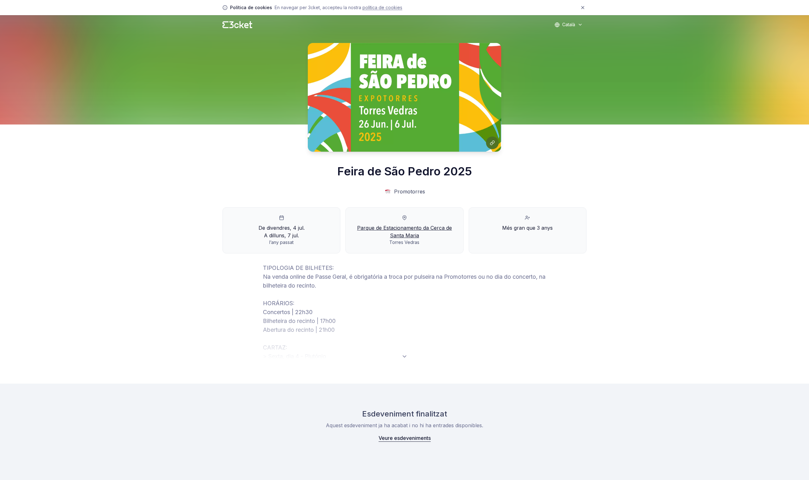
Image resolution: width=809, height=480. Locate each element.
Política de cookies (382, 7)
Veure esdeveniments (405, 438)
